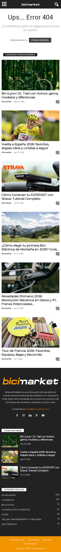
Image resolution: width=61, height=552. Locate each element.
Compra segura (30, 543)
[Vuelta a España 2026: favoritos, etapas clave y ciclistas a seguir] (30, 125)
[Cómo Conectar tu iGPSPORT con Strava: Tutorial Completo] (30, 176)
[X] (37, 415)
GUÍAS (5, 514)
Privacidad (47, 540)
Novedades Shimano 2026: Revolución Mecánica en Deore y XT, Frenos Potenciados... (29, 300)
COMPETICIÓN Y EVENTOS (16, 509)
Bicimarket (6, 101)
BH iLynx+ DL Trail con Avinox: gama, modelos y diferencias (30, 95)
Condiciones (33, 540)
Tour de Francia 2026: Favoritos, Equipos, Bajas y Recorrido (26, 352)
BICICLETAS (8, 504)
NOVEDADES (9, 495)
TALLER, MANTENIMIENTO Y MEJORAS (21, 519)
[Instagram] (24, 415)
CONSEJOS (8, 500)
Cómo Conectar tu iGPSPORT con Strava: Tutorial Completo (28, 197)
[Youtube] (44, 415)
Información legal (17, 540)
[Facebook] (17, 415)
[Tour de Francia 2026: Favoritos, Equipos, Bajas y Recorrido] (30, 332)
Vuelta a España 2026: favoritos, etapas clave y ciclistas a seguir (25, 146)
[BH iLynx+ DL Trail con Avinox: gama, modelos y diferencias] (30, 75)
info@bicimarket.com (37, 409)
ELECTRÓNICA (9, 524)
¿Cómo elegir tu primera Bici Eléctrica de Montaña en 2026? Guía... (30, 247)
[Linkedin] (30, 415)
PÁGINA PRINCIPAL (40, 40)
